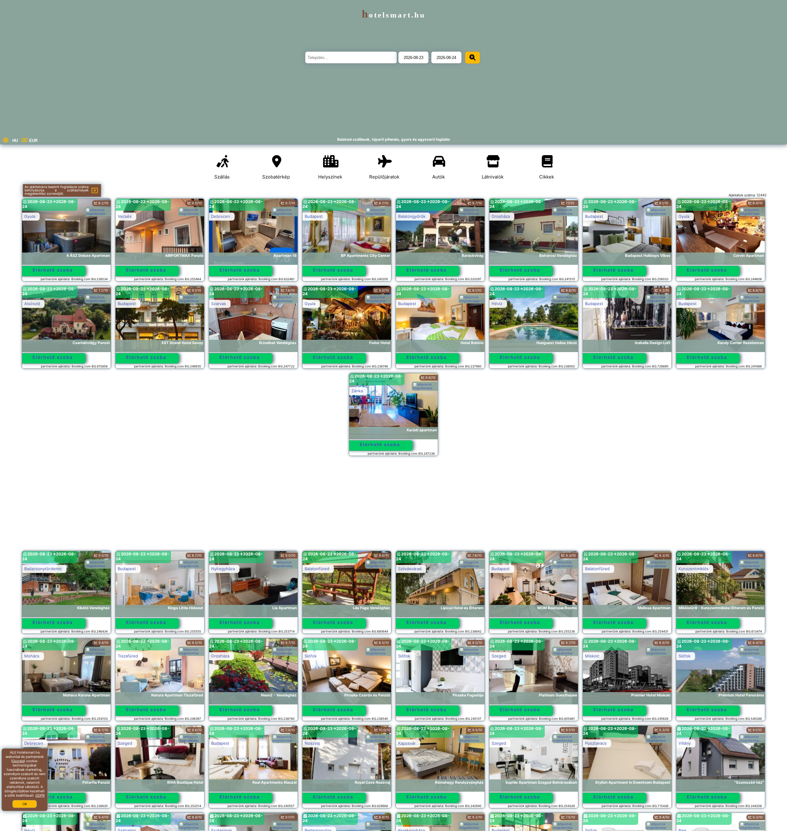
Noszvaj (312, 743)
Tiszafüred (128, 655)
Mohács (31, 655)
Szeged (499, 655)
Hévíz (497, 303)
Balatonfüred (317, 568)
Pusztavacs (596, 743)
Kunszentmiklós (693, 568)
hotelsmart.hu (393, 15)
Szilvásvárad (409, 568)
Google (18, 761)
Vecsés (125, 216)
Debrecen (220, 216)
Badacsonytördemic (43, 568)
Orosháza (501, 216)
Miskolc (592, 655)
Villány (684, 743)
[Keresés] (472, 57)
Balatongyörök (411, 216)
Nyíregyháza (223, 568)
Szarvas (218, 303)
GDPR (40, 795)
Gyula (29, 216)
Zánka (357, 390)
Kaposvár (407, 743)
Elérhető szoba (53, 269)
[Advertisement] (393, 506)
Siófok (311, 655)
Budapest (314, 216)
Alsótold (32, 303)
